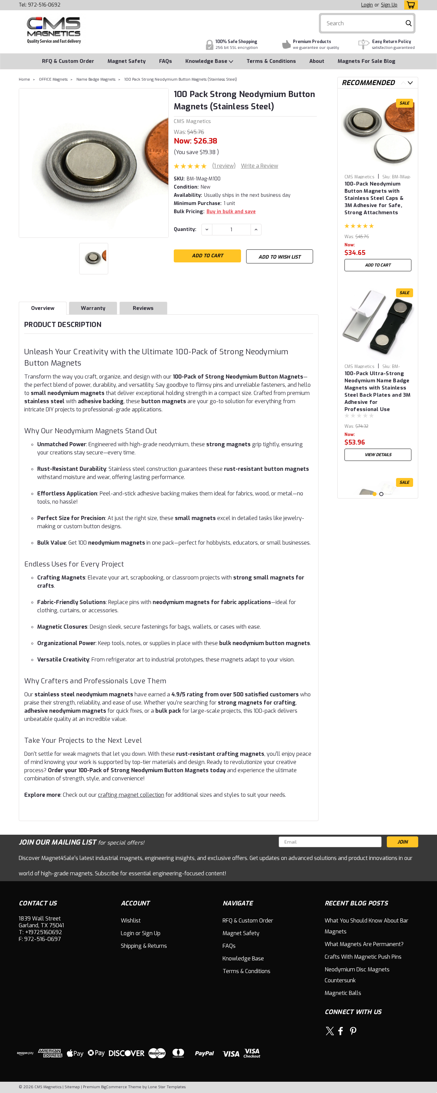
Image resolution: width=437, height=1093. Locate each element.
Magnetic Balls (343, 993)
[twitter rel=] (330, 1031)
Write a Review (259, 165)
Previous (403, 82)
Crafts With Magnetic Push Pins (363, 956)
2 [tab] (381, 494)
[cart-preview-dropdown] (409, 5)
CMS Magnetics (192, 121)
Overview (42, 308)
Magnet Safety (127, 61)
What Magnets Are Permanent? (364, 944)
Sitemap (72, 1087)
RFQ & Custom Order (68, 61)
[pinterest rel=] (353, 1031)
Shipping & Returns (144, 945)
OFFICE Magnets (53, 79)
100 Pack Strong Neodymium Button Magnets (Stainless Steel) (180, 79)
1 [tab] (374, 494)
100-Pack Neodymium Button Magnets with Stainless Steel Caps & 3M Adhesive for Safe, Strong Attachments (374, 198)
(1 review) (224, 165)
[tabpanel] (378, 184)
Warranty (93, 308)
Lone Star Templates (167, 1087)
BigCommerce (114, 1087)
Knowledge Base (207, 61)
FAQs (165, 61)
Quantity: (185, 229)
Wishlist (131, 920)
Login (367, 5)
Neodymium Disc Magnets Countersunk (357, 975)
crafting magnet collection (131, 794)
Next (410, 82)
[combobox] (367, 23)
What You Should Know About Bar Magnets (366, 926)
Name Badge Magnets (95, 79)
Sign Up (389, 5)
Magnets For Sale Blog (366, 61)
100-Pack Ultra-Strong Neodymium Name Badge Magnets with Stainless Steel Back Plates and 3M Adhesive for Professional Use (377, 390)
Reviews (143, 308)
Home (24, 79)
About (316, 61)
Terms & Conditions (271, 61)
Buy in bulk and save (231, 211)
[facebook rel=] (340, 1031)
